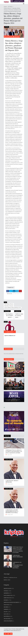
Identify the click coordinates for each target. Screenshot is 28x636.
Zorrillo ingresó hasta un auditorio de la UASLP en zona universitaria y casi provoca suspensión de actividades (14, 451)
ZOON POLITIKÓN (8, 621)
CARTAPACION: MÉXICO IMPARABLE (12, 481)
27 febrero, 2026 (10, 514)
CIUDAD (6, 439)
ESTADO (10, 6)
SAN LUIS (6, 614)
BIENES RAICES (7, 588)
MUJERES (6, 607)
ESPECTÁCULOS (7, 597)
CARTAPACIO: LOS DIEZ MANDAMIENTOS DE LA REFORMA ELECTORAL (12, 511)
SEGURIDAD (7, 616)
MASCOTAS (11, 439)
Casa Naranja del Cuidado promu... (13, 387)
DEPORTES (6, 593)
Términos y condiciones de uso (10, 577)
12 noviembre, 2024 (9, 36)
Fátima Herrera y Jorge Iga (8, 305)
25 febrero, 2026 (10, 483)
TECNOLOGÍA (7, 618)
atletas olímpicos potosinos (8, 303)
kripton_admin (16, 36)
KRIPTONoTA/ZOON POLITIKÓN (11, 602)
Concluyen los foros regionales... (13, 375)
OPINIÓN (10, 459)
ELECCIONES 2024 (8, 595)
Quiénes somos (7, 579)
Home (5, 6)
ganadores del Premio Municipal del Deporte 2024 (12, 307)
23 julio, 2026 (9, 454)
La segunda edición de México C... (13, 399)
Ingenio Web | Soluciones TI (16, 630)
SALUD (5, 611)
